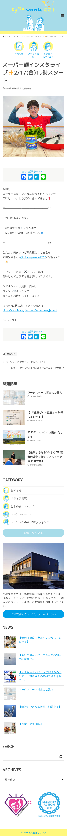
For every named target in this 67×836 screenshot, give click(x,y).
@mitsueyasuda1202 (33, 257)
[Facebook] (23, 177)
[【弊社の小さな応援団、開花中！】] (10, 711)
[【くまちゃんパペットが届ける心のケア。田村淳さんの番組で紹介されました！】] (10, 676)
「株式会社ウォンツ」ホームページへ (33, 614)
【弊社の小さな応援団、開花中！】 (40, 706)
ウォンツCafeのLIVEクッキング (30, 522)
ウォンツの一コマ (21, 514)
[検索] (60, 756)
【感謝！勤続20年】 (31, 724)
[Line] (43, 177)
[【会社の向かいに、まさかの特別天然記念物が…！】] (10, 659)
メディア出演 (19, 498)
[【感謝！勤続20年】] (10, 728)
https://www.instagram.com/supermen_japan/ (30, 310)
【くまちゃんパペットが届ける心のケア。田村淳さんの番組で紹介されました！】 (40, 676)
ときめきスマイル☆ (23, 506)
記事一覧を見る (33, 533)
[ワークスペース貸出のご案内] (10, 694)
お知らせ (27, 88)
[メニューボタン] (62, 15)
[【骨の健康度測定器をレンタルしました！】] (10, 642)
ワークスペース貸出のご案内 (36, 689)
